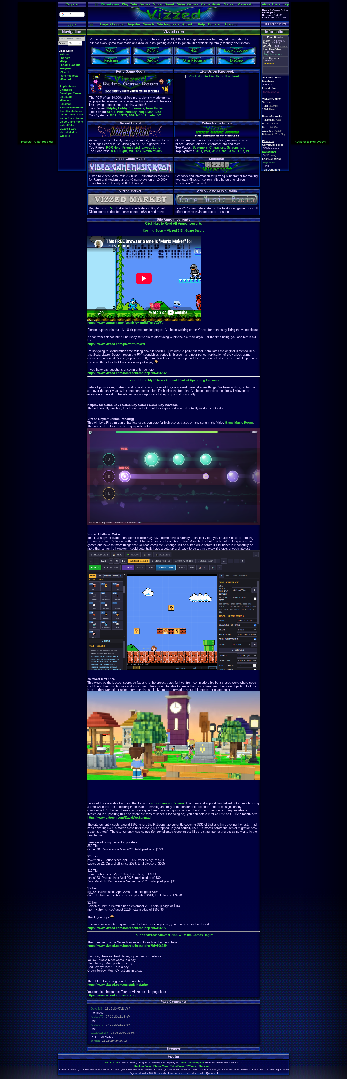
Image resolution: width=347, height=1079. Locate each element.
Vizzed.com (110, 4)
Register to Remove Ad (37, 141)
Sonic (111, 112)
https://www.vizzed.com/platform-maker (116, 344)
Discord (231, 24)
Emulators (66, 96)
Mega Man (146, 112)
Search (148, 24)
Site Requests (168, 24)
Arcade (149, 115)
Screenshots (236, 147)
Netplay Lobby (116, 108)
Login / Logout (112, 24)
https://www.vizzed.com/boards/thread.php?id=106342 (127, 373)
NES (139, 115)
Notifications (152, 151)
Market (229, 4)
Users (276, 4)
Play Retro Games (136, 4)
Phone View (160, 1066)
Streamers (136, 108)
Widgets (65, 135)
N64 (131, 115)
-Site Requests (69, 75)
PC (248, 151)
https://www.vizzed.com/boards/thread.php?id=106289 (127, 945)
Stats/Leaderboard (71, 111)
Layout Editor (151, 147)
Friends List (131, 147)
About (187, 24)
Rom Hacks (154, 108)
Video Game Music (71, 114)
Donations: (269, 151)
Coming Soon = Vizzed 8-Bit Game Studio (173, 230)
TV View (191, 1066)
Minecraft (245, 4)
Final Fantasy (127, 112)
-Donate (65, 57)
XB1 (199, 151)
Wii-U (216, 151)
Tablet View (177, 1066)
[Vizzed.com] (173, 20)
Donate (214, 24)
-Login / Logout (70, 65)
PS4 (207, 151)
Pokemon (66, 103)
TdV (138, 151)
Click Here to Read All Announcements (173, 223)
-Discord (65, 79)
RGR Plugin (118, 151)
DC (159, 115)
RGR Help (113, 147)
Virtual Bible (67, 125)
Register (72, 4)
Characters (217, 147)
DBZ (158, 112)
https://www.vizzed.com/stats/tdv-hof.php (117, 984)
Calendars (66, 89)
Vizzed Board (163, 4)
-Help (63, 61)
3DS (224, 151)
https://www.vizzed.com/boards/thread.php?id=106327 (127, 928)
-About (64, 54)
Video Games (187, 4)
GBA (113, 115)
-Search (65, 72)
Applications (68, 86)
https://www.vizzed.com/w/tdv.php (112, 995)
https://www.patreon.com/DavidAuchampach (119, 817)
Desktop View (142, 1066)
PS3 (241, 151)
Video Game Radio (71, 118)
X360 (232, 151)
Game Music (211, 4)
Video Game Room (71, 121)
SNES (122, 115)
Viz (131, 151)
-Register (66, 68)
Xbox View (205, 1066)
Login (72, 24)
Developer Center (70, 93)
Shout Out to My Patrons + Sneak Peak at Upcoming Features (174, 380)
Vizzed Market (68, 132)
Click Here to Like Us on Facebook (214, 76)
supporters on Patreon (167, 803)
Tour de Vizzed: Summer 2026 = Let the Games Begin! (173, 935)
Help (201, 24)
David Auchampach (192, 1062)
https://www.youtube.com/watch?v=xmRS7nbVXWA (125, 322)
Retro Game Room (71, 107)
